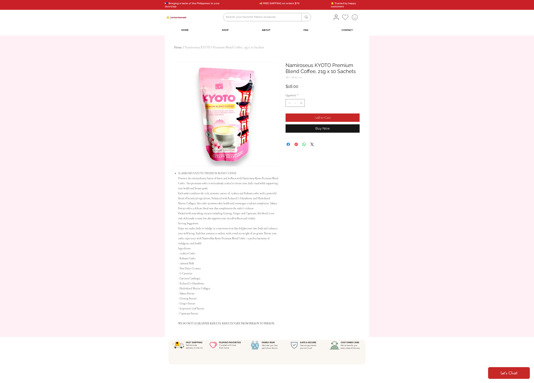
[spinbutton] (295, 103)
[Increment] (301, 103)
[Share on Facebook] (288, 144)
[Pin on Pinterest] (296, 144)
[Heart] (345, 17)
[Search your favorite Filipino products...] (306, 17)
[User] (336, 17)
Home (178, 47)
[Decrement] (288, 103)
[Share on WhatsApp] (304, 144)
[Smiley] (354, 17)
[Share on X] (312, 144)
